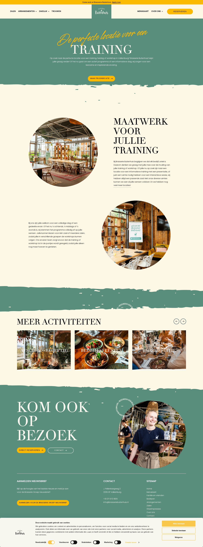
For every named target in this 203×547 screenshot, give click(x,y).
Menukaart (143, 11)
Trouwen (56, 11)
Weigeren (179, 537)
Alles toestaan (179, 524)
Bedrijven (151, 499)
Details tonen (130, 542)
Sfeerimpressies (154, 509)
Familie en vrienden (155, 496)
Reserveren (180, 11)
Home (149, 489)
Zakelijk (43, 11)
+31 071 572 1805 (110, 499)
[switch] (73, 542)
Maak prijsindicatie (99, 78)
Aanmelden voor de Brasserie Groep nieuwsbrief (43, 503)
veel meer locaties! (122, 185)
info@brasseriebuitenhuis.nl (116, 502)
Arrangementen (26, 11)
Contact (59, 450)
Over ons (156, 11)
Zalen (13, 11)
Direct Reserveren (29, 450)
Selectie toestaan (179, 530)
